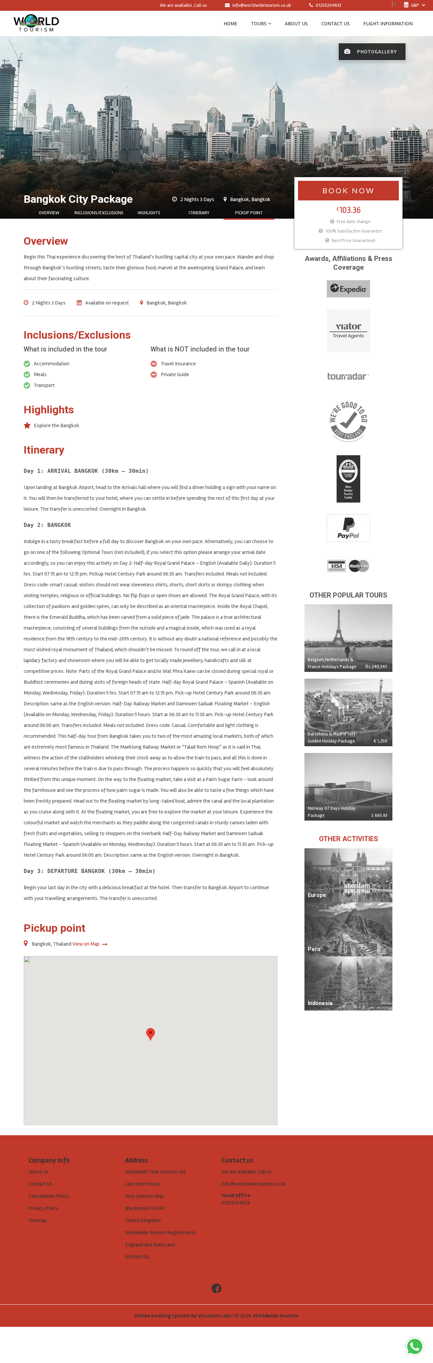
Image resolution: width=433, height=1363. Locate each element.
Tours (259, 23)
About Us (39, 1171)
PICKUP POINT (249, 213)
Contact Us (40, 1184)
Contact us (335, 23)
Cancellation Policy (49, 1196)
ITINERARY (199, 213)
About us (296, 23)
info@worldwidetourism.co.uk (261, 5)
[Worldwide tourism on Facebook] (216, 1288)
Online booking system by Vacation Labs (183, 1315)
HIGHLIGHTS (149, 213)
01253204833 (328, 5)
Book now (348, 190)
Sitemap (38, 1220)
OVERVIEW (49, 213)
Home (230, 23)
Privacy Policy (44, 1208)
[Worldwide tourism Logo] (36, 23)
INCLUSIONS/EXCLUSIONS (98, 213)
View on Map (86, 944)
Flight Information (388, 23)
